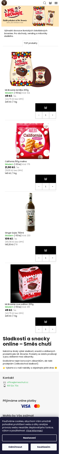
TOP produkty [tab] (30, 43)
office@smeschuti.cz (17, 382)
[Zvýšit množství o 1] (52, 115)
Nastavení (29, 437)
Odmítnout (15, 447)
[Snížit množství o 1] (38, 115)
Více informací (34, 430)
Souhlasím (43, 447)
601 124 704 (12, 385)
